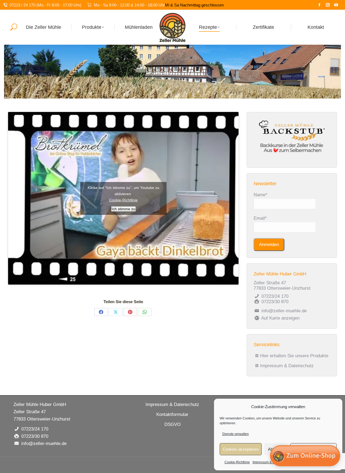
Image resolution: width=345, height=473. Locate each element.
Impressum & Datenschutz (287, 365)
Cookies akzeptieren (241, 449)
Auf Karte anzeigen (279, 318)
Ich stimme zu (123, 209)
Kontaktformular (172, 414)
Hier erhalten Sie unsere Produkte (294, 355)
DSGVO (172, 424)
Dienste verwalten (235, 434)
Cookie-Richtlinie (237, 462)
